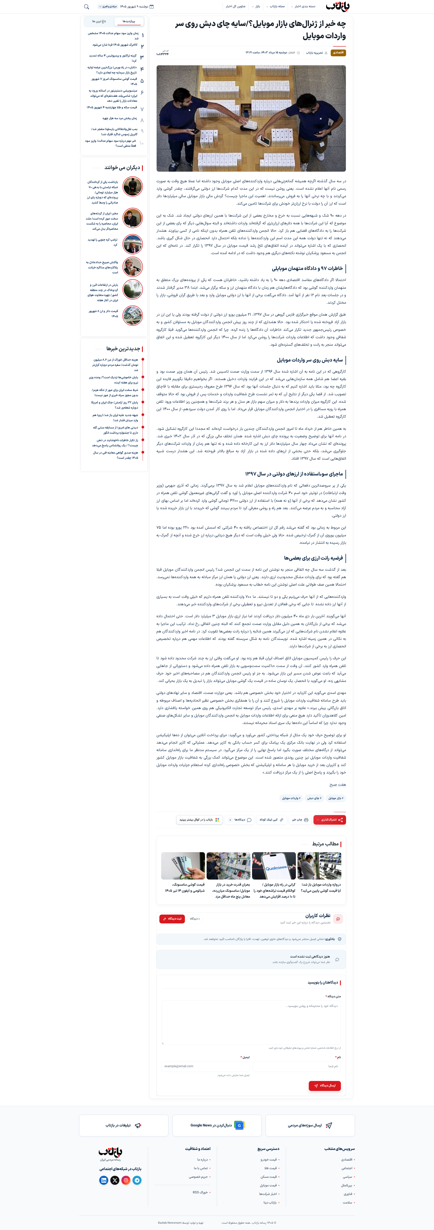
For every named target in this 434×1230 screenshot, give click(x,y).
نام (338, 1057)
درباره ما (202, 1159)
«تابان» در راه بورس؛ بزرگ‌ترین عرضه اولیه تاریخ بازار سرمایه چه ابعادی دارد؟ (112, 70)
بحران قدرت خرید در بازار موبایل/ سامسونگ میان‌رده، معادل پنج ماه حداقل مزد (231, 890)
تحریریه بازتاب (314, 53)
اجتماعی (347, 1168)
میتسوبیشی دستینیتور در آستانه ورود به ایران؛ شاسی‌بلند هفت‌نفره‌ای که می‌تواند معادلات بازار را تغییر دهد (113, 96)
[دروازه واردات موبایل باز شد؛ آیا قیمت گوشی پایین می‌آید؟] (319, 866)
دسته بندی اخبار (305, 6)
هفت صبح (338, 785)
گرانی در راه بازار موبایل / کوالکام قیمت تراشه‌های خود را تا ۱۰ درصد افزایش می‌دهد (274, 890)
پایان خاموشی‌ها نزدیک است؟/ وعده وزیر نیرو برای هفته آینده (113, 380)
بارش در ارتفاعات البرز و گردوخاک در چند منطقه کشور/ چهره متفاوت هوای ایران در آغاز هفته (102, 293)
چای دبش (313, 798)
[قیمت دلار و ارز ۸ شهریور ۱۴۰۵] (133, 315)
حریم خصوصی (198, 1177)
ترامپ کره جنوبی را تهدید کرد (102, 242)
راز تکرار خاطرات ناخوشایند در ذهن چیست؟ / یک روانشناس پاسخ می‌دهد (115, 443)
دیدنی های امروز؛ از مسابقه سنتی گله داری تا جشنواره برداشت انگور (115, 430)
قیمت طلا (270, 1168)
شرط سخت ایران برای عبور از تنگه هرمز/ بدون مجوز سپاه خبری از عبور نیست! (115, 393)
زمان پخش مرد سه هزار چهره (120, 118)
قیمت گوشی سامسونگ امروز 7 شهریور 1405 (114, 82)
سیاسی (347, 1177)
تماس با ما (201, 1168)
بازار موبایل (334, 798)
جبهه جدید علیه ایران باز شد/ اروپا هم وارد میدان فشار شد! (115, 418)
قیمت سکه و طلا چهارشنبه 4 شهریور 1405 (112, 107)
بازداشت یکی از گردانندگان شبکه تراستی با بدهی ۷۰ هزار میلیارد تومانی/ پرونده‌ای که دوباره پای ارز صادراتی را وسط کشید (102, 192)
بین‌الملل (346, 1185)
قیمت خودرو (269, 1159)
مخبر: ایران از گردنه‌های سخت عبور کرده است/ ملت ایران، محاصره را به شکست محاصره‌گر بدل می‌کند (102, 221)
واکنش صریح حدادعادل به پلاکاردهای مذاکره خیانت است (102, 267)
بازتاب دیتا (270, 1202)
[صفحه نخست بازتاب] (110, 1152)
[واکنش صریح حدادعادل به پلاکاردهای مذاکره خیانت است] (133, 267)
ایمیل (245, 1057)
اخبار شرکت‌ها (268, 1194)
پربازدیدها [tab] (129, 21)
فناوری (348, 1194)
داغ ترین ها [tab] (99, 21)
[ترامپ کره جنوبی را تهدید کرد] (132, 244)
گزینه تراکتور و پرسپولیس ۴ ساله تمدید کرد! (113, 59)
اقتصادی (346, 1159)
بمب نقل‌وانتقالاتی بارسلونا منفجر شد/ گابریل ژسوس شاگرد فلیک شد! (114, 132)
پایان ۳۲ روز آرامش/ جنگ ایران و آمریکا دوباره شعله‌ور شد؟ (114, 405)
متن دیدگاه (333, 996)
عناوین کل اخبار (235, 6)
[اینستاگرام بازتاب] (125, 1180)
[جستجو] (86, 7)
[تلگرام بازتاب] (137, 1180)
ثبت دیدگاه (175, 919)
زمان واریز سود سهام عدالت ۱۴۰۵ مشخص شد (113, 36)
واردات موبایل (290, 798)
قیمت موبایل (268, 1185)
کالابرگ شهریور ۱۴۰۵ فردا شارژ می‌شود (114, 45)
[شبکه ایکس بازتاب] (114, 1180)
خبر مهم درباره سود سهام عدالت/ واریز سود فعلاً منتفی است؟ (110, 144)
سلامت (347, 1202)
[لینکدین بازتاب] (103, 1180)
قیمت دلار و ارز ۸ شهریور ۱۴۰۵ (103, 314)
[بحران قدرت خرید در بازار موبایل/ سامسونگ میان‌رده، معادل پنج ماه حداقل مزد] (228, 866)
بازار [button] (257, 6)
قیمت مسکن (269, 1177)
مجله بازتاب (277, 6)
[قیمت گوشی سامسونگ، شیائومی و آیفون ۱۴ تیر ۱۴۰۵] (183, 866)
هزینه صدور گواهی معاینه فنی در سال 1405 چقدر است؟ (115, 456)
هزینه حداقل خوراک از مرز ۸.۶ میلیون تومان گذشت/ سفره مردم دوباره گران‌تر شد (115, 365)
